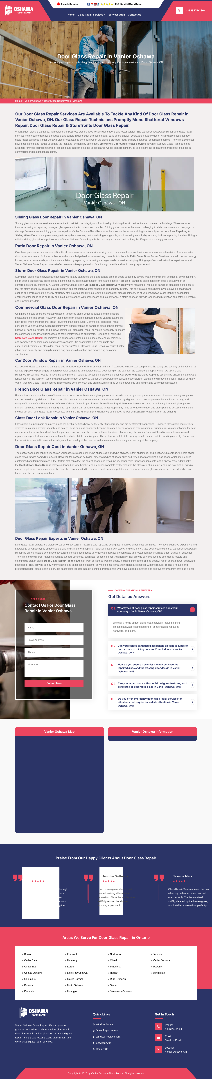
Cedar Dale (30, 960)
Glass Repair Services (90, 14)
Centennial (30, 966)
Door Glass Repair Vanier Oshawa (63, 101)
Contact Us (134, 14)
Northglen (72, 991)
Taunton (157, 954)
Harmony (72, 960)
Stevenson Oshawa (121, 991)
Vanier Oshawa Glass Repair (107, 1073)
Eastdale (29, 991)
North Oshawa (75, 985)
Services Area (116, 14)
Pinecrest (115, 966)
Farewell (72, 954)
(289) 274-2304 (196, 10)
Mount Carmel (75, 979)
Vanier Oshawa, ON (176, 1051)
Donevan (29, 985)
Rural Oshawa (118, 979)
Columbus (30, 979)
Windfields (159, 972)
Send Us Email (173, 1040)
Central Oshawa (33, 972)
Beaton (28, 954)
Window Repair (104, 1024)
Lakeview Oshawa (77, 972)
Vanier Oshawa (33, 101)
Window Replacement (108, 1036)
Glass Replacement (107, 1030)
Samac (114, 985)
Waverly (157, 966)
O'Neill (113, 960)
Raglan (114, 972)
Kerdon (71, 966)
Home (71, 14)
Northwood (116, 954)
